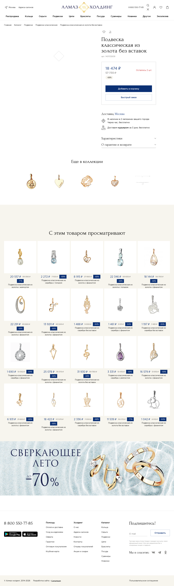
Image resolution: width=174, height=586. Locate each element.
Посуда (101, 16)
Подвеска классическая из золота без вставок (87, 381)
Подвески (58, 16)
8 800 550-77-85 (136, 7)
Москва (12, 7)
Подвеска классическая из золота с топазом (120, 286)
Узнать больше (115, 556)
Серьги (42, 16)
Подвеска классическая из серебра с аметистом (120, 376)
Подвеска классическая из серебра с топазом (54, 281)
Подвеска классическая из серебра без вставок (87, 329)
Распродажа (12, 16)
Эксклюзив (162, 16)
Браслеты (85, 16)
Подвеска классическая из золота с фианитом (87, 281)
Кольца (29, 16)
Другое (147, 16)
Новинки (132, 16)
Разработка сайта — (42, 581)
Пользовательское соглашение (143, 581)
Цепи (71, 16)
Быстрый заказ (129, 97)
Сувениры (116, 16)
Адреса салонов (25, 7)
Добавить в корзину (128, 89)
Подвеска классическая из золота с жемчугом (20, 286)
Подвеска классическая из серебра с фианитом (120, 329)
